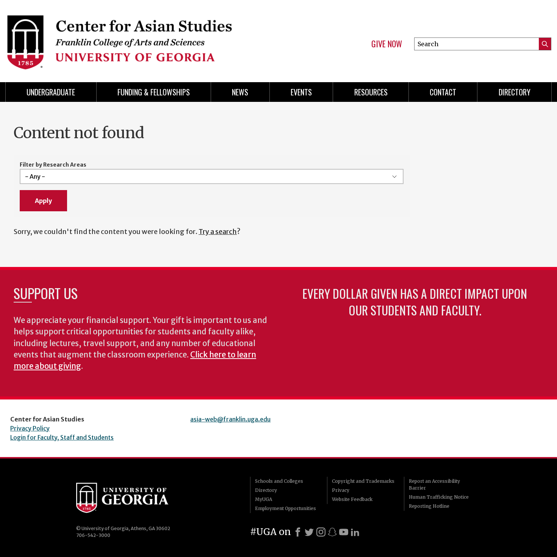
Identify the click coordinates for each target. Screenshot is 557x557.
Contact (443, 92)
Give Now (386, 44)
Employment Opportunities (285, 508)
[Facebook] (297, 532)
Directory (514, 92)
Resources (371, 92)
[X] (309, 532)
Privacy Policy (30, 428)
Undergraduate (51, 92)
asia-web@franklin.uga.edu (230, 419)
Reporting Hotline (429, 506)
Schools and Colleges (279, 481)
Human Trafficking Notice (439, 497)
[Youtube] (343, 532)
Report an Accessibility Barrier (434, 484)
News (240, 92)
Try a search (218, 231)
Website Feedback (352, 499)
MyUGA (263, 499)
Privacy (340, 490)
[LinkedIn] (355, 532)
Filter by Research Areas (53, 164)
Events (301, 92)
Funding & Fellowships (153, 92)
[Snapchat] (332, 532)
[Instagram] (320, 532)
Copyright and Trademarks (363, 481)
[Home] (138, 38)
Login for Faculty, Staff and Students (62, 437)
